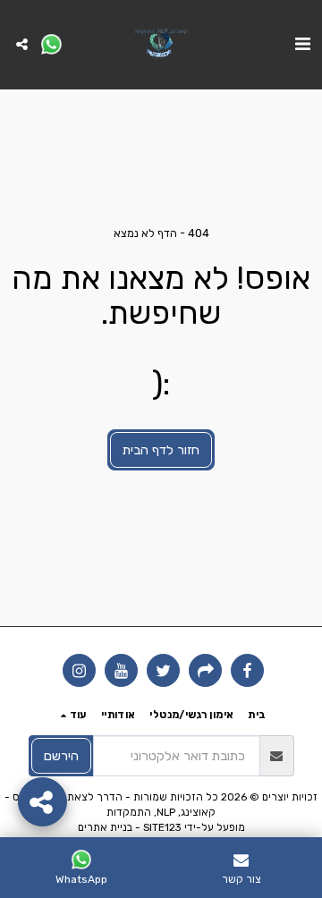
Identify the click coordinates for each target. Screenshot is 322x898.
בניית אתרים (105, 827)
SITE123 (162, 827)
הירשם (61, 756)
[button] (302, 44)
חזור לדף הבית (161, 450)
